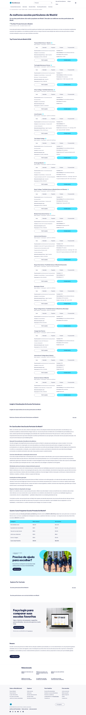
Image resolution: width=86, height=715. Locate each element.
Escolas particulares (41, 6)
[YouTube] (18, 711)
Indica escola (30, 691)
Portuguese (59, 704)
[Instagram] (12, 711)
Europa (20, 9)
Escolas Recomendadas (49, 691)
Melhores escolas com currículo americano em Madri (42, 673)
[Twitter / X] (20, 711)
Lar (10, 9)
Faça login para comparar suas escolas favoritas (24, 613)
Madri (26, 9)
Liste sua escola (65, 691)
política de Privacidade (15, 708)
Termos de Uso (25, 708)
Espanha (23, 9)
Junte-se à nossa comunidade (16, 698)
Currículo (50, 6)
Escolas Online (32, 6)
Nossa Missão (13, 691)
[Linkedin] (15, 711)
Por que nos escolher (14, 696)
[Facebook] (10, 711)
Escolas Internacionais (16, 6)
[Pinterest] (23, 711)
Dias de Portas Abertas (61, 1)
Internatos (25, 6)
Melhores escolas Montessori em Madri (27, 679)
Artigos (69, 1)
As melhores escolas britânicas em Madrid (41, 679)
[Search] (51, 3)
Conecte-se (47, 698)
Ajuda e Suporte (65, 694)
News (57, 4)
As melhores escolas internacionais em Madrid (57, 679)
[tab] (37, 48)
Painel (63, 696)
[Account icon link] (75, 3)
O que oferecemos (14, 694)
